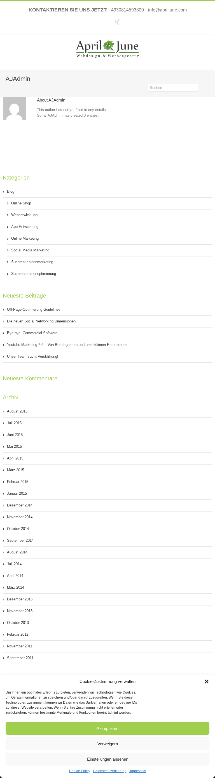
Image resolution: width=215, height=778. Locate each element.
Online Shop (21, 203)
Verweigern (107, 743)
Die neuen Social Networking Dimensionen (41, 321)
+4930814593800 (126, 10)
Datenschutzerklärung (110, 771)
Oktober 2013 (18, 623)
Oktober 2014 (18, 529)
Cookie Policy (79, 771)
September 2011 (20, 658)
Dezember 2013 (19, 599)
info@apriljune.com (167, 10)
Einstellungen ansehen (107, 759)
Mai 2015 (14, 446)
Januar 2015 (17, 493)
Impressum (137, 771)
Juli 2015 (14, 423)
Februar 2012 (17, 634)
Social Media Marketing (30, 250)
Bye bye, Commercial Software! (33, 333)
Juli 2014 (14, 564)
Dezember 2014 (19, 505)
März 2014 (15, 587)
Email (110, 132)
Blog (10, 191)
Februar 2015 (17, 482)
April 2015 (15, 458)
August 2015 (17, 411)
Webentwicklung (24, 215)
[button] (206, 681)
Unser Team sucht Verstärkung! (32, 356)
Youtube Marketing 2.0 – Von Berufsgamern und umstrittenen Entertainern (67, 345)
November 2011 (19, 646)
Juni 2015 (15, 435)
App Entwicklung (24, 227)
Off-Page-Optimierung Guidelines (33, 309)
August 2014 (17, 552)
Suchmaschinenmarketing (32, 262)
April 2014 (15, 576)
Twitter (106, 21)
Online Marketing (25, 238)
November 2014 (19, 517)
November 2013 (19, 611)
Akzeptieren (107, 728)
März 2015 (15, 470)
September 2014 (20, 540)
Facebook (97, 21)
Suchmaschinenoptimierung (33, 274)
